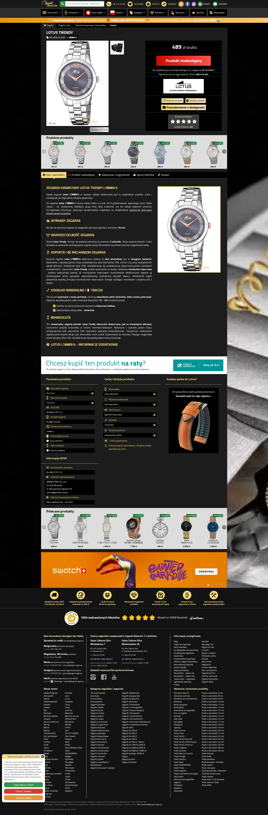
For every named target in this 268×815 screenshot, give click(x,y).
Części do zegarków (182, 644)
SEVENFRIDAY (71, 753)
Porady (205, 659)
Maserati (69, 713)
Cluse (46, 745)
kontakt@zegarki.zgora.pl (74, 640)
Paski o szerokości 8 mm (212, 696)
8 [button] (218, 585)
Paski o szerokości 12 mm (213, 707)
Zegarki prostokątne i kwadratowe (99, 763)
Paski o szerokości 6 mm (212, 693)
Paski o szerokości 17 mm (213, 722)
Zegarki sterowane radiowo (102, 768)
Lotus (67, 707)
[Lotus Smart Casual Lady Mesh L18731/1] (107, 152)
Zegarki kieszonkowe (99, 736)
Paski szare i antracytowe (213, 779)
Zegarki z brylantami (131, 704)
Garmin (47, 776)
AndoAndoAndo (50, 701)
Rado (67, 742)
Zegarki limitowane (98, 742)
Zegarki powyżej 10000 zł (133, 753)
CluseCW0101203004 (80, 541)
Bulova (47, 730)
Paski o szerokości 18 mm (213, 724)
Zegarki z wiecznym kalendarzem (136, 722)
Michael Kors (70, 719)
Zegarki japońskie (98, 733)
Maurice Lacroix (72, 716)
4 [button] (205, 585)
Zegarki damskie (97, 704)
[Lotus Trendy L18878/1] (160, 152)
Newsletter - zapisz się (184, 673)
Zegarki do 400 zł (129, 736)
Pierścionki (178, 776)
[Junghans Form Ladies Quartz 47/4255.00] (213, 526)
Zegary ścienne (128, 759)
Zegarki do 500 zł (129, 739)
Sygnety (177, 782)
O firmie (205, 650)
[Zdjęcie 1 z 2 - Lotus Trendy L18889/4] (77, 83)
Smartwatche (96, 701)
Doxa (46, 756)
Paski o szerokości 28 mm (213, 748)
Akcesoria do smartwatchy (185, 698)
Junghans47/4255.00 (213, 541)
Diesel (46, 753)
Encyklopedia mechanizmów (186, 650)
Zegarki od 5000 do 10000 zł (134, 750)
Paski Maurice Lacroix (183, 753)
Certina (47, 742)
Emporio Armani (51, 759)
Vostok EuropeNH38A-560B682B (133, 541)
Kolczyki (177, 716)
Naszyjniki (178, 724)
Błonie (46, 727)
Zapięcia (177, 788)
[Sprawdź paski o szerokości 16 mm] (194, 424)
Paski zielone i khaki (210, 782)
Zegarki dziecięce (97, 727)
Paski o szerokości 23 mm (213, 739)
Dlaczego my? (208, 644)
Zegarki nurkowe (97, 756)
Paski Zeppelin (180, 770)
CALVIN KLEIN (49, 733)
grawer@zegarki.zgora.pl (72, 673)
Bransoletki (179, 707)
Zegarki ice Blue (97, 713)
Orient (68, 727)
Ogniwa (177, 727)
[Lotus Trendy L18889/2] (80, 152)
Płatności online (209, 656)
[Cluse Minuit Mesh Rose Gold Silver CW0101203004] (80, 526)
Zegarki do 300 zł (129, 733)
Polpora (68, 739)
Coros (46, 748)
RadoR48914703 (186, 541)
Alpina (46, 698)
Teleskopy (178, 785)
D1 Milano (48, 750)
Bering (46, 724)
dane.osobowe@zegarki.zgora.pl (149, 804)
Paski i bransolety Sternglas (186, 773)
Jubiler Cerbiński (51, 791)
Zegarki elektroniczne (99, 730)
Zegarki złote (127, 727)
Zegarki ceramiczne (98, 722)
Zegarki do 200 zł (129, 730)
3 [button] (202, 585)
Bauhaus (47, 713)
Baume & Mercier (51, 722)
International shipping (183, 664)
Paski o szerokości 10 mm (213, 701)
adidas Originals (51, 693)
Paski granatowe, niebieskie (214, 770)
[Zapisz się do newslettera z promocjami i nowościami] (181, 4)
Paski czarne (207, 765)
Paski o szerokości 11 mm (213, 704)
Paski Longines (180, 748)
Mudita (68, 724)
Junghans (48, 794)
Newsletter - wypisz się (184, 676)
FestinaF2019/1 (160, 541)
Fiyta (46, 765)
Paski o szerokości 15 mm (213, 716)
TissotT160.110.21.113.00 (107, 541)
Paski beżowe (208, 753)
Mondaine (69, 722)
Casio (46, 739)
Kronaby (68, 693)
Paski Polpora (180, 759)
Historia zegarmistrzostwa (185, 661)
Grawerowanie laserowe (184, 659)
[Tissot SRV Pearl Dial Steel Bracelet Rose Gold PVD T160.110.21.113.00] (107, 526)
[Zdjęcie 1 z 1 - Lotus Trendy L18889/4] (189, 229)
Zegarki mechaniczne (99, 748)
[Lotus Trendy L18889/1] (54, 152)
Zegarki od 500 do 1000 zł (133, 742)
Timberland (70, 770)
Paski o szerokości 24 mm (213, 742)
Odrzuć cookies (23, 791)
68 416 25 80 (99, 655)
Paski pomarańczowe (211, 773)
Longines (69, 701)
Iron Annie (48, 785)
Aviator (47, 707)
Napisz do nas (208, 647)
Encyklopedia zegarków (184, 653)
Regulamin (206, 664)
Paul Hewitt (70, 736)
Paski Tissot (179, 768)
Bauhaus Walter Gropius (51, 717)
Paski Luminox (180, 750)
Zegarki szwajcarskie (131, 696)
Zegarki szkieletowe (130, 693)
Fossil (46, 770)
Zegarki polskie (96, 759)
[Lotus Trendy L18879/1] (213, 152)
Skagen (68, 756)
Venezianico (70, 782)
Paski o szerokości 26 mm (213, 745)
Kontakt (205, 641)
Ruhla (67, 745)
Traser (68, 779)
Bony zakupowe (181, 704)
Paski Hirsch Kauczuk (183, 739)
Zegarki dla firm (208, 673)
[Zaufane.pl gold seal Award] (71, 618)
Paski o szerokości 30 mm (213, 750)
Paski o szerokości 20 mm (213, 730)
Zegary (125, 756)
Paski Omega (179, 756)
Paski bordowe (208, 759)
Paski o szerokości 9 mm (212, 698)
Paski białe (206, 756)
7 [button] (214, 585)
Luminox (68, 710)
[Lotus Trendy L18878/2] (186, 152)
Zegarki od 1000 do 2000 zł (133, 745)
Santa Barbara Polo (73, 748)
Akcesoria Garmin (181, 693)
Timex (67, 773)
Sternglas (69, 762)
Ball (45, 710)
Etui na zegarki (180, 713)
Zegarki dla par (96, 710)
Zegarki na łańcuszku (99, 750)
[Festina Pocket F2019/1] (160, 526)
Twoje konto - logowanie (184, 679)
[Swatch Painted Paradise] (134, 571)
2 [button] (199, 585)
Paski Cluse (179, 733)
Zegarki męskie (97, 707)
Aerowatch (48, 696)
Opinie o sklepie (208, 653)
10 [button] (224, 585)
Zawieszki (178, 791)
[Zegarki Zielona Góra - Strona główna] (49, 3)
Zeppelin (68, 791)
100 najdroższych (97, 693)
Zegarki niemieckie (98, 753)
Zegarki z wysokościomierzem (135, 724)
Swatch (68, 765)
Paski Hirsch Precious (183, 745)
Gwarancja (178, 656)
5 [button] (208, 585)
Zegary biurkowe (129, 762)
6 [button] (211, 585)
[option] (134, 571)
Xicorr (67, 788)
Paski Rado (178, 762)
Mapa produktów (181, 670)
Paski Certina (179, 730)
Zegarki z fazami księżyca (133, 710)
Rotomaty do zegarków (184, 779)
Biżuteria (178, 701)
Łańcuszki (178, 719)
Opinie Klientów (145, 174)
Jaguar (46, 788)
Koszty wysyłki (180, 667)
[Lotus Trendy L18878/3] (133, 152)
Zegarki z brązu (97, 719)
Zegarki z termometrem (132, 719)
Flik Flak (47, 768)
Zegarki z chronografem (132, 707)
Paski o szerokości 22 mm (213, 736)
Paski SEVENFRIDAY (182, 765)
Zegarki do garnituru (99, 724)
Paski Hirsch (179, 736)
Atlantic (47, 704)
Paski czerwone (208, 768)
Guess (46, 779)
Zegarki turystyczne (130, 698)
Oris (67, 730)
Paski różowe (207, 776)
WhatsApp (57, 681)
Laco (67, 696)
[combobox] (84, 4)
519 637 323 (56, 665)
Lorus (67, 704)
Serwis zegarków (209, 667)
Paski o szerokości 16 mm (213, 719)
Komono (47, 797)
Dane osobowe (180, 647)
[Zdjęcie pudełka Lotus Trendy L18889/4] (117, 48)
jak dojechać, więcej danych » (101, 659)
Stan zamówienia (209, 670)
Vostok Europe (71, 785)
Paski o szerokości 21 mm (213, 733)
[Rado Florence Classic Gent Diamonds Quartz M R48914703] (186, 526)
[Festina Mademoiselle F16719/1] (54, 526)
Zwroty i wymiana (209, 676)
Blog (176, 641)
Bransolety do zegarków (184, 710)
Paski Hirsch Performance (185, 742)
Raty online (207, 661)
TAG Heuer (69, 768)
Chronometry (96, 698)
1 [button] (196, 585)
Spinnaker (69, 759)
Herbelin (47, 782)
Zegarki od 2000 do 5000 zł (133, 748)
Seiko (67, 750)
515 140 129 (56, 649)
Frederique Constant (53, 773)
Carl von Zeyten (50, 736)
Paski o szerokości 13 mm (213, 710)
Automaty (94, 696)
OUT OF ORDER (71, 733)
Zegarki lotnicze (97, 745)
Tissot (67, 776)
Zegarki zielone (97, 716)
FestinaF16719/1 (54, 541)
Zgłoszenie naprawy (182, 682)
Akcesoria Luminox (182, 696)
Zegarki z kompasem (131, 713)
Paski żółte (206, 785)
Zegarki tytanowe (129, 701)
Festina (47, 762)
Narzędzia (178, 722)
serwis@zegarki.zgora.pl (72, 665)
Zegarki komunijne (210, 679)
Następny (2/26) (98, 130)
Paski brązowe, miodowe (212, 762)
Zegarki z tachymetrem (132, 716)
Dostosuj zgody (23, 797)
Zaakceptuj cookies (24, 784)
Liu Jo (67, 698)
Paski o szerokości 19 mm (213, 727)
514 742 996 (56, 657)
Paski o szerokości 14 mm (213, 713)
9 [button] (221, 585)
